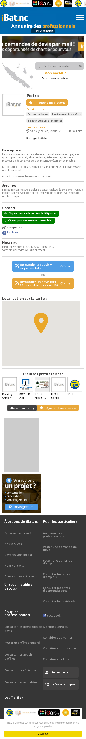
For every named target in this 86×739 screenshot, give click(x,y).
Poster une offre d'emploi (22, 643)
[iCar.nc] (39, 3)
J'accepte (43, 733)
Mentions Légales (55, 627)
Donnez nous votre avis (20, 576)
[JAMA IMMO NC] (64, 3)
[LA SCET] (75, 3)
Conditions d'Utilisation (59, 648)
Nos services (13, 544)
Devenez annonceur (18, 555)
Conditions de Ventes (58, 637)
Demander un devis (45, 266)
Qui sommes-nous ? (17, 533)
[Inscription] (43, 47)
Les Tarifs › (13, 697)
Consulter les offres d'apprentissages (56, 589)
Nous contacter (15, 565)
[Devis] (21, 493)
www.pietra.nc (14, 227)
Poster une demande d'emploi (57, 561)
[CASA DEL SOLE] (55, 3)
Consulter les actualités (20, 682)
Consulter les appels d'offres (18, 656)
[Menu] (80, 18)
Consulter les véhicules (20, 670)
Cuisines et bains (38, 114)
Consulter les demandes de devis (23, 629)
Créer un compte (63, 684)
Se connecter (60, 672)
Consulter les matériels (59, 601)
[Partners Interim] (16, 3)
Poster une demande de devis (60, 548)
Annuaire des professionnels (53, 534)
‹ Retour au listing (43, 30)
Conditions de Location (59, 659)
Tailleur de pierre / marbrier (45, 120)
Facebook (12, 232)
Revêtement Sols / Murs (66, 114)
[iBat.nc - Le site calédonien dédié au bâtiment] (15, 17)
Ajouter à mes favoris (50, 103)
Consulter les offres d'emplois (56, 575)
